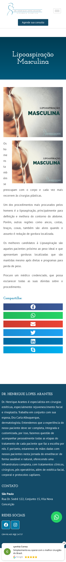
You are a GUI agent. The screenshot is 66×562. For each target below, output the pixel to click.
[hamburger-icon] (57, 10)
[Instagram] (15, 525)
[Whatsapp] (56, 517)
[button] (33, 306)
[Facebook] (6, 525)
